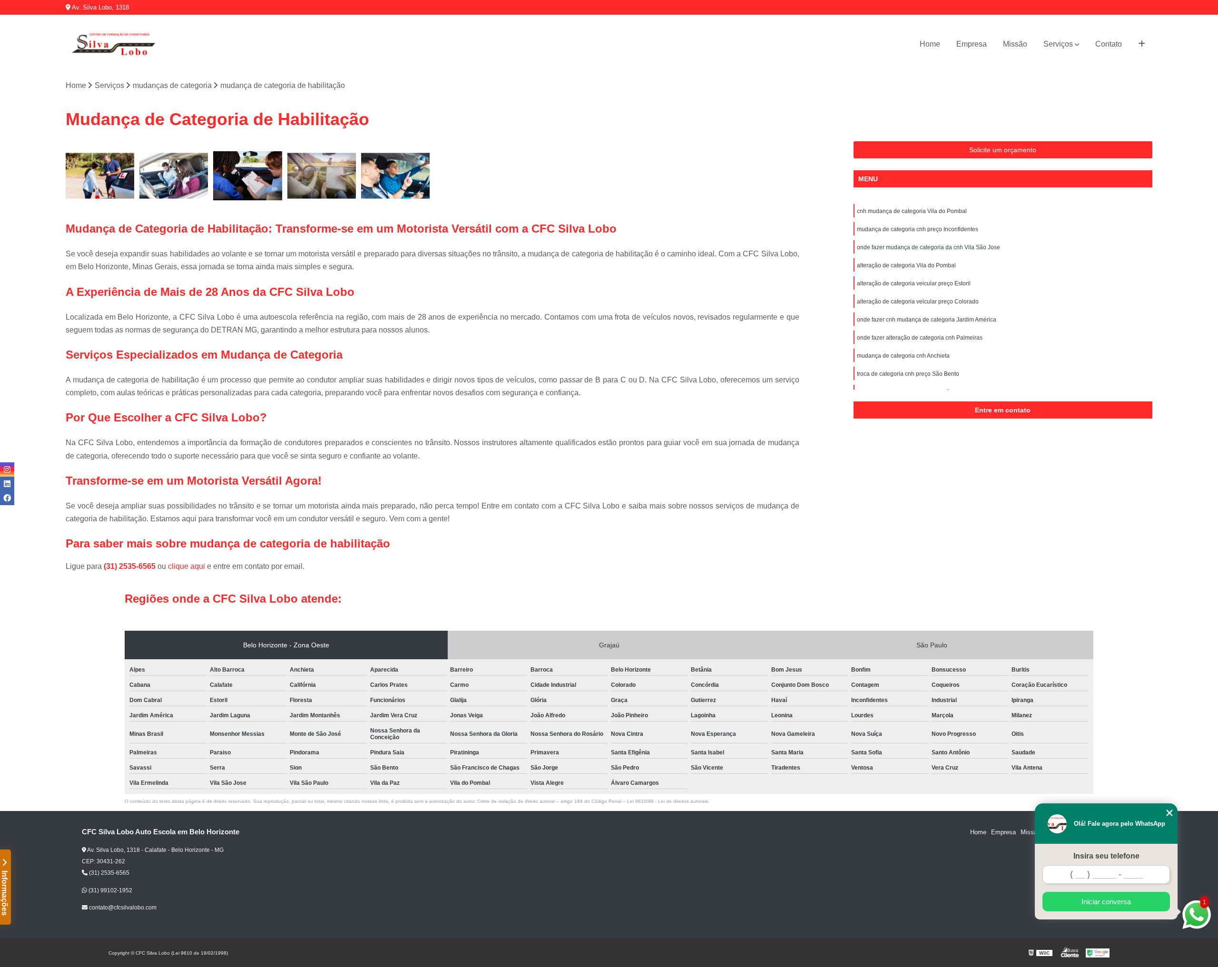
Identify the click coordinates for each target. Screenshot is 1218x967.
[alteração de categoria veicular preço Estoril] (395, 175)
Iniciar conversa (1106, 902)
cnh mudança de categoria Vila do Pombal (912, 211)
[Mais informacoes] (1141, 44)
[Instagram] (7, 469)
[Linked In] (7, 484)
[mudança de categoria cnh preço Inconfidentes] (173, 175)
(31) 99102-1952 (109, 890)
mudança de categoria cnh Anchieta (903, 355)
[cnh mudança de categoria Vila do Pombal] (100, 175)
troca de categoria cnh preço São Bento (908, 374)
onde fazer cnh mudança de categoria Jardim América (926, 319)
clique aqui (186, 566)
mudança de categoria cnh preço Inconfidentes (917, 229)
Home (930, 44)
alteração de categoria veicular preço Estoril (914, 283)
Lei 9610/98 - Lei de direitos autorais (667, 801)
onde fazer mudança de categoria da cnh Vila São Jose (928, 247)
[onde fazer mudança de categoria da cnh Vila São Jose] (247, 175)
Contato (1108, 44)
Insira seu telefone (1106, 856)
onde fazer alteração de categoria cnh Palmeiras (919, 337)
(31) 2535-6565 (130, 566)
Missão (1015, 44)
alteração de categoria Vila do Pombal (906, 265)
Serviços (1058, 44)
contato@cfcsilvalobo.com (122, 907)
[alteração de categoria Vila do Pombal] (321, 175)
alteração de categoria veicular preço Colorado (918, 301)
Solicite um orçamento (1002, 150)
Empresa (971, 44)
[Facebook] (7, 498)
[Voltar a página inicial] (113, 44)
